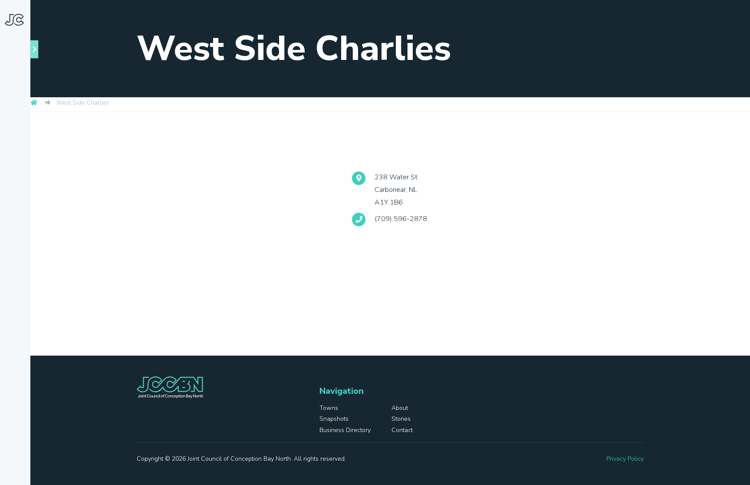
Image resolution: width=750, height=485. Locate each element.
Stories (16, 215)
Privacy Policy (625, 459)
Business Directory (20, 253)
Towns (28, 131)
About (27, 150)
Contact (18, 291)
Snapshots (22, 183)
